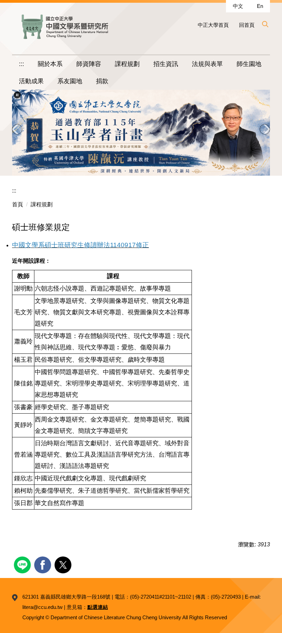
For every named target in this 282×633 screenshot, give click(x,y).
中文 (238, 6)
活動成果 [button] (31, 81)
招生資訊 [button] (165, 64)
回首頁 (246, 25)
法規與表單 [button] (207, 64)
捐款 (102, 81)
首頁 (17, 204)
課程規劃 (42, 204)
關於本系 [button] (50, 64)
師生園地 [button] (249, 64)
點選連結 (97, 607)
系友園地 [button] (69, 81)
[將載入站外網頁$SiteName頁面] (23, 564)
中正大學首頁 (213, 25)
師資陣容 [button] (88, 64)
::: (21, 64)
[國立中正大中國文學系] (63, 27)
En (260, 6)
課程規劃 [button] (127, 64)
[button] (265, 24)
